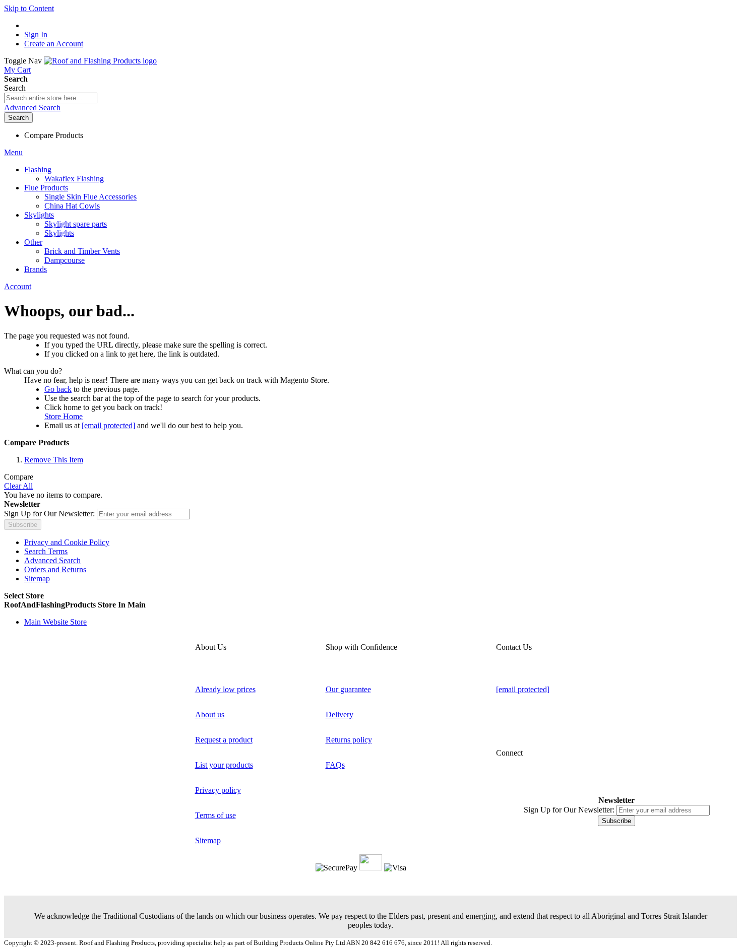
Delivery (339, 714)
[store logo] (100, 60)
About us (209, 714)
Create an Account (53, 43)
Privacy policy (218, 790)
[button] (370, 604)
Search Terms (46, 551)
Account (17, 286)
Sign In (35, 34)
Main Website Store (55, 622)
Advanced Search (32, 107)
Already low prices (225, 689)
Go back (58, 389)
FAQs (335, 765)
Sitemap (37, 578)
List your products (224, 765)
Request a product (224, 739)
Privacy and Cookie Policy (66, 542)
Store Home (63, 416)
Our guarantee (348, 689)
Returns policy (349, 739)
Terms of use (215, 815)
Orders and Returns (55, 569)
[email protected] (108, 425)
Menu (13, 152)
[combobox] (50, 98)
